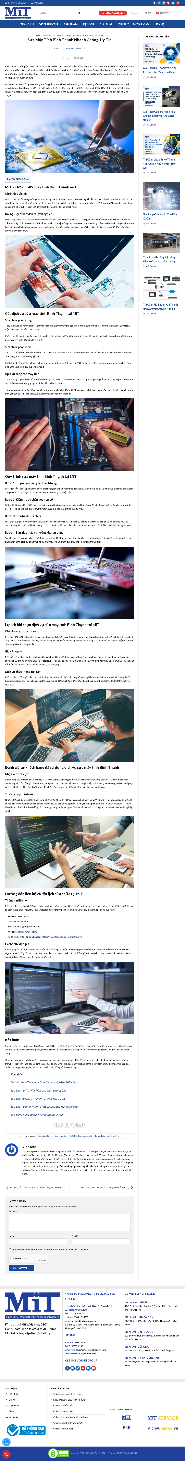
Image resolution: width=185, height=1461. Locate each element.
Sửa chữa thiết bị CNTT (73, 35)
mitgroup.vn (81, 1309)
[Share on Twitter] (61, 1125)
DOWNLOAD (141, 24)
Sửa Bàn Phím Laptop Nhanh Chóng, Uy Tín (37, 1114)
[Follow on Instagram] (159, 3)
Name (12, 1236)
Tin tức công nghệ (94, 35)
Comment (14, 1211)
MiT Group (80, 48)
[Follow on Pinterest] (168, 3)
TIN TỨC (123, 24)
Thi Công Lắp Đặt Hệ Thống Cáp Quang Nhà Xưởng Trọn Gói (159, 163)
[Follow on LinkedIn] (173, 3)
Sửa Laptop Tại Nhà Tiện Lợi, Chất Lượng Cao (38, 1090)
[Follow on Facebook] (154, 3)
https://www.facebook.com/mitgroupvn (62, 936)
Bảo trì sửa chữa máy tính (48, 35)
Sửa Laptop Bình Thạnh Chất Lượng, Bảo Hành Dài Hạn (44, 1106)
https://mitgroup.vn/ (28, 931)
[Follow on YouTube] (178, 3)
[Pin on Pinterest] (67, 1125)
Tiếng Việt (164, 13)
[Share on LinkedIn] (77, 1125)
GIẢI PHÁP (106, 24)
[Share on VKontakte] (72, 1125)
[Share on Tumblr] (82, 1125)
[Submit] (79, 13)
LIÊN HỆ (159, 24)
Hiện (27, 179)
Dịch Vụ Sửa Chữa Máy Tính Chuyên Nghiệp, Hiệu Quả (44, 1082)
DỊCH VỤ (88, 24)
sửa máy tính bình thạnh (111, 1136)
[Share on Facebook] (56, 1125)
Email (75, 1236)
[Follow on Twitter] (164, 3)
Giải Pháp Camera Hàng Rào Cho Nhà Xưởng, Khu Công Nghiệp (159, 116)
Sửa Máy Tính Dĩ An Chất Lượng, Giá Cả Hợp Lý (105, 1187)
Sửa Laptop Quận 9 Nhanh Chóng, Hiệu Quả (38, 1098)
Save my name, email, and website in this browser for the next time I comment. (51, 1249)
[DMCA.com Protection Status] (58, 1453)
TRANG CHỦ (28, 24)
